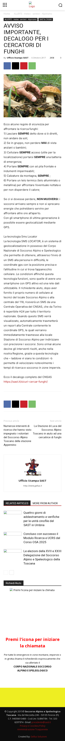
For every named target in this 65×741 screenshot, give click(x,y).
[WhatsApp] (32, 65)
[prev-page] (6, 572)
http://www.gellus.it (32, 485)
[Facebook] (7, 65)
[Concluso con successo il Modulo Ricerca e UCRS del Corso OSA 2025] (13, 538)
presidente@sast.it (41, 722)
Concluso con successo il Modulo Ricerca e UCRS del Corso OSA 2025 (41, 538)
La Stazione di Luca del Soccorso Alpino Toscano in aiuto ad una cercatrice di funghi (47, 431)
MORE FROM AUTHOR (45, 503)
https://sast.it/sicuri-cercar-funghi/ (26, 381)
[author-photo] (32, 475)
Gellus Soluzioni (39, 736)
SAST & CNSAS (46, 19)
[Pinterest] (23, 65)
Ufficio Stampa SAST (18, 57)
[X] (15, 65)
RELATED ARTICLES (17, 503)
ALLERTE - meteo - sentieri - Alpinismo (33, 13)
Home (7, 13)
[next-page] (11, 572)
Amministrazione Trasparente (32, 729)
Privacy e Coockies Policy (32, 725)
